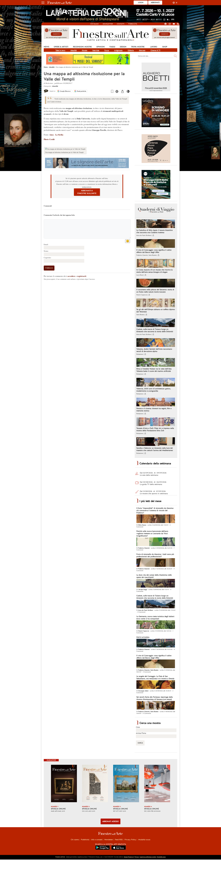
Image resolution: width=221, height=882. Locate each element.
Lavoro (153, 47)
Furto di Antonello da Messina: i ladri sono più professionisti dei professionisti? (155, 555)
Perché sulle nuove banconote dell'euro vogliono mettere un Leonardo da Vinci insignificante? (152, 533)
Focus (106, 50)
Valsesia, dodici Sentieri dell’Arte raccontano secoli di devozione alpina (154, 350)
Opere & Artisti (61, 47)
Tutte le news (60, 50)
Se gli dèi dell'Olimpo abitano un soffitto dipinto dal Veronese (155, 310)
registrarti (81, 276)
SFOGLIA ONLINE (58, 809)
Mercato (142, 50)
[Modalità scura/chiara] (128, 92)
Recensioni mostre (82, 47)
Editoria (131, 50)
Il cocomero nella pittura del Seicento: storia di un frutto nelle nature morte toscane (155, 290)
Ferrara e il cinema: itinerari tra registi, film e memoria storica (154, 409)
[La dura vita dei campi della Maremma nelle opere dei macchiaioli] (155, 583)
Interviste (95, 50)
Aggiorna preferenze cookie (148, 857)
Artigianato (118, 50)
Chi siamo (94, 24)
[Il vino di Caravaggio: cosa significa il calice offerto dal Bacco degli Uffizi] (155, 243)
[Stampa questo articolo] (116, 92)
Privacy (136, 857)
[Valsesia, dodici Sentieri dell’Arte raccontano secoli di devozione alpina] (155, 342)
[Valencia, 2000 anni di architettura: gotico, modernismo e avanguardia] (155, 382)
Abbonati (155, 2)
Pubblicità (132, 24)
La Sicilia (59, 134)
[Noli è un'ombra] (155, 643)
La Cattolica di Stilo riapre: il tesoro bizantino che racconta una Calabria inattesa (154, 231)
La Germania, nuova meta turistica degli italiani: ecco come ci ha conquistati (155, 617)
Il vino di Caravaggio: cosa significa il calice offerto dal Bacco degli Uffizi (153, 251)
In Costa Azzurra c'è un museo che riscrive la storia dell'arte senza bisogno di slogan (154, 271)
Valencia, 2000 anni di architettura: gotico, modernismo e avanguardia (153, 390)
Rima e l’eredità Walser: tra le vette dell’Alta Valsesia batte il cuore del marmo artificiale (154, 370)
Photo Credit (49, 139)
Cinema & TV (155, 50)
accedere (71, 276)
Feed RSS (118, 839)
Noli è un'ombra (142, 637)
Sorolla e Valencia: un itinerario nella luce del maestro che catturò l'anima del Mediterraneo (154, 449)
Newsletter (108, 24)
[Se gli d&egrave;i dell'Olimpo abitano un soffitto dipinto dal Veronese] (155, 303)
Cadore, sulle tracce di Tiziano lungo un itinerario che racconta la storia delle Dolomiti (154, 330)
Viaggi (112, 47)
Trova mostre (137, 47)
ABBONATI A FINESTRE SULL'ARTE (86, 192)
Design (123, 47)
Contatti (120, 24)
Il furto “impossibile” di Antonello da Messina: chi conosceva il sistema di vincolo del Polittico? (155, 510)
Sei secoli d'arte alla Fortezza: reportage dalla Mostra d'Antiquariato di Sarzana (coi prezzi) (154, 698)
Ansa (51, 134)
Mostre (84, 50)
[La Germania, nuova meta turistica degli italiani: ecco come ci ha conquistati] (155, 625)
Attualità (73, 50)
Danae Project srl (129, 857)
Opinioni (100, 47)
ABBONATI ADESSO (110, 821)
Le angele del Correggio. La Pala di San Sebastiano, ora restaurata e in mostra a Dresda (155, 677)
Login (140, 2)
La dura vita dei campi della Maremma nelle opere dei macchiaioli (154, 576)
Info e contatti (96, 839)
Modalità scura (144, 839)
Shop (164, 47)
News (46, 47)
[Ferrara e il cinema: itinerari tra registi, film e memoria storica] (155, 402)
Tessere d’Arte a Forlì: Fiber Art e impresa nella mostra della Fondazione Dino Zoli (155, 429)
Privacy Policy (130, 839)
